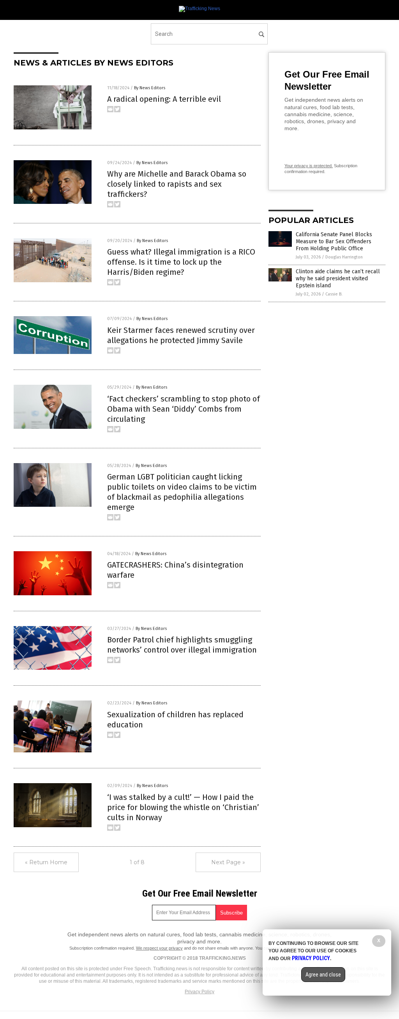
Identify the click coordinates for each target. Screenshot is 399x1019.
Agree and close (323, 974)
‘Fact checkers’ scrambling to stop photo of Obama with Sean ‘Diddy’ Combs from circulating (183, 409)
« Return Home (46, 862)
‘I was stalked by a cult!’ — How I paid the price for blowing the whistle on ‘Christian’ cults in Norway (183, 807)
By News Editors (149, 87)
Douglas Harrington (344, 257)
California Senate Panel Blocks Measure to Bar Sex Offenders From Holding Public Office (334, 241)
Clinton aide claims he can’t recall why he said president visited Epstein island (338, 278)
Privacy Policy (199, 991)
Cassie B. (334, 294)
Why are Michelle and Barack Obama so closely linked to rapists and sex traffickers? (176, 184)
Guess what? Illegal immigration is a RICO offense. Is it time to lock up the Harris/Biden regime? (181, 262)
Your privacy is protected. (308, 165)
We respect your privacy (159, 948)
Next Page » (228, 862)
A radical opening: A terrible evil (164, 99)
